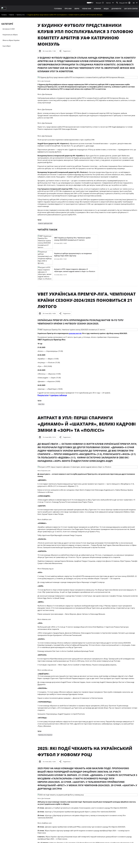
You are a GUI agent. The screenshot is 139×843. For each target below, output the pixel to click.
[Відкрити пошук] (117, 3)
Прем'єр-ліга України (45, 735)
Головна (58, 9)
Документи (116, 9)
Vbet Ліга (41, 404)
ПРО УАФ (68, 9)
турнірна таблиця (58, 395)
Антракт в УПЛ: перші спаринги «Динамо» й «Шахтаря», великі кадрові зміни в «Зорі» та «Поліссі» (87, 424)
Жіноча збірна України (11, 40)
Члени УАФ (86, 9)
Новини (97, 9)
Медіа (106, 9)
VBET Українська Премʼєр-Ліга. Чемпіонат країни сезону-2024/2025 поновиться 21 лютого (87, 300)
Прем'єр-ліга (20, 15)
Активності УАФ (9, 29)
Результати (43, 395)
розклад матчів (75, 333)
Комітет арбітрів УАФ (45, 223)
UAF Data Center (131, 9)
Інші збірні (6, 46)
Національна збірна (10, 35)
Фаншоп (98, 3)
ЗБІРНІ (76, 9)
